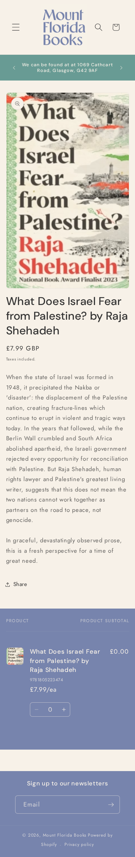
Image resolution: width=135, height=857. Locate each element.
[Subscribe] (111, 804)
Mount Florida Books (65, 835)
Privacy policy (79, 844)
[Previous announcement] (14, 68)
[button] (15, 27)
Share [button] (20, 584)
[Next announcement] (121, 68)
